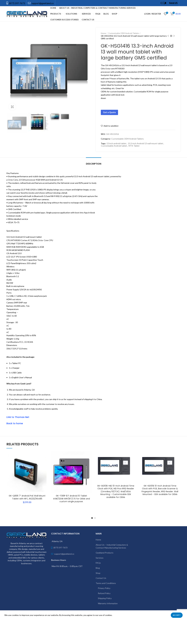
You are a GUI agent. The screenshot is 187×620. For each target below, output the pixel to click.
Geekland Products (104, 552)
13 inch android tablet (116, 143)
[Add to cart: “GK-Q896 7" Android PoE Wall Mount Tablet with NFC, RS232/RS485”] (45, 463)
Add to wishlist (111, 126)
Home (103, 33)
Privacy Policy (104, 588)
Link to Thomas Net (17, 417)
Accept (177, 615)
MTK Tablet (134, 146)
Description (93, 163)
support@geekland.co (42, 3)
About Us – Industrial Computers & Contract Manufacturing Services (112, 546)
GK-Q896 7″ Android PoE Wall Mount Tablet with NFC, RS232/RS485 (27, 497)
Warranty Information (108, 603)
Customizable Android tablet (114, 146)
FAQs (98, 563)
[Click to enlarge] (12, 106)
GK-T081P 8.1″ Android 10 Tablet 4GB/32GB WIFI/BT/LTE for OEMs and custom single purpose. (71, 498)
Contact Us (101, 578)
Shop (98, 573)
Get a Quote (109, 112)
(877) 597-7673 (17, 3)
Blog (98, 568)
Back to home (14, 423)
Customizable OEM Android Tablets (123, 33)
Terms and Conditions (106, 583)
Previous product (168, 35)
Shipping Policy (105, 598)
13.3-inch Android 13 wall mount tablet (145, 143)
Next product (174, 35)
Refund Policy (104, 593)
